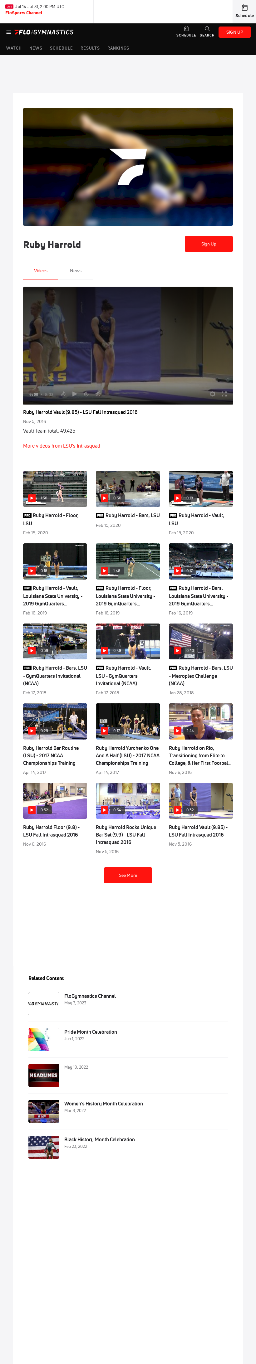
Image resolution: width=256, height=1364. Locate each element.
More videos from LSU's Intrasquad (61, 446)
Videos (40, 271)
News (75, 271)
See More (128, 875)
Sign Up (209, 244)
